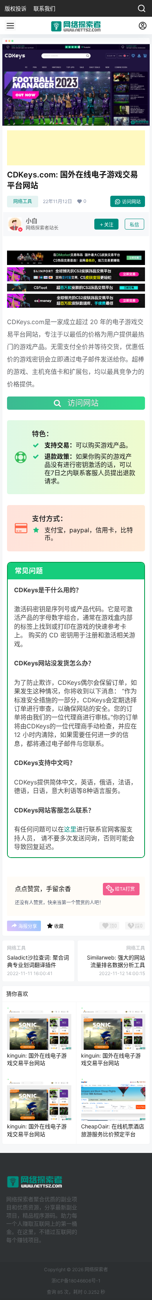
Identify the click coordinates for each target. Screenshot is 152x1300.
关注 (108, 225)
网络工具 (22, 201)
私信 (134, 225)
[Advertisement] (76, 147)
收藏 (59, 926)
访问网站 (131, 202)
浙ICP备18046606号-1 (76, 1281)
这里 (70, 829)
